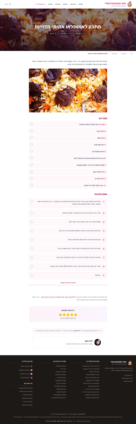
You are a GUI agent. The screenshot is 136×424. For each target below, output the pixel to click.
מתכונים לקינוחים (60, 375)
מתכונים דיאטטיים (27, 405)
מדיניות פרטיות (128, 381)
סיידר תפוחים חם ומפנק (92, 395)
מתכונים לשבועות (26, 370)
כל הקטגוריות (41, 4)
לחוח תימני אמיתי (94, 372)
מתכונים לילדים (28, 402)
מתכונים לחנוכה (26, 374)
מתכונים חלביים (61, 383)
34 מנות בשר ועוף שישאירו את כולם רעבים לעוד (57, 297)
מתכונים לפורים (26, 378)
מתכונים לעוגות (61, 389)
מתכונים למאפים (61, 366)
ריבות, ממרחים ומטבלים (59, 398)
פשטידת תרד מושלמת (92, 380)
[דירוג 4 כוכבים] (64, 314)
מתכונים (123, 54)
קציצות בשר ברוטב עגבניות (91, 383)
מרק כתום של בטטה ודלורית (90, 392)
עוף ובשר (73, 4)
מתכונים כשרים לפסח (26, 391)
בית (131, 54)
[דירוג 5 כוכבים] (60, 314)
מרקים (50, 4)
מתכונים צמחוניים (60, 380)
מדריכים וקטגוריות (127, 378)
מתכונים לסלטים (61, 372)
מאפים (81, 4)
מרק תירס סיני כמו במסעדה (90, 366)
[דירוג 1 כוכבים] (75, 314)
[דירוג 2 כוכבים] (72, 314)
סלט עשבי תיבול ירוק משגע (91, 369)
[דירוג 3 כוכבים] (68, 314)
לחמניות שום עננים (93, 386)
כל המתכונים (129, 375)
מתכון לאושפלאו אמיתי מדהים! (97, 54)
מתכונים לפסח (27, 366)
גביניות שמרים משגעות (92, 398)
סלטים (65, 4)
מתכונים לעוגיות (61, 392)
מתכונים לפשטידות (60, 386)
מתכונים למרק (61, 377)
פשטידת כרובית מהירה (92, 389)
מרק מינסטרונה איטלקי (92, 377)
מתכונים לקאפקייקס (60, 395)
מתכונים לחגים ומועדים (26, 388)
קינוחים (57, 4)
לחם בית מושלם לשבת (92, 375)
